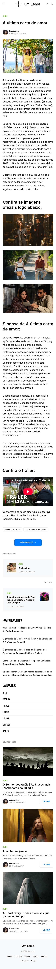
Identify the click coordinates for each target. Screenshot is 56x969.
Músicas (6, 725)
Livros (6, 718)
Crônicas (7, 699)
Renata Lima (14, 31)
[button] (4, 4)
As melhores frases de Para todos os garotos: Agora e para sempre (21, 600)
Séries (20, 564)
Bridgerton (24, 568)
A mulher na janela (15, 851)
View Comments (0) (26, 542)
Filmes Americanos (12, 529)
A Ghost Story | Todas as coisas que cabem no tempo (26, 914)
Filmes (5, 16)
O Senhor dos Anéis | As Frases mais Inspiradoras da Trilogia (27, 786)
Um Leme (28, 945)
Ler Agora (46, 801)
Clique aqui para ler (24, 518)
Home (9, 956)
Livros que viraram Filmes (36, 529)
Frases (6, 712)
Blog (5, 693)
